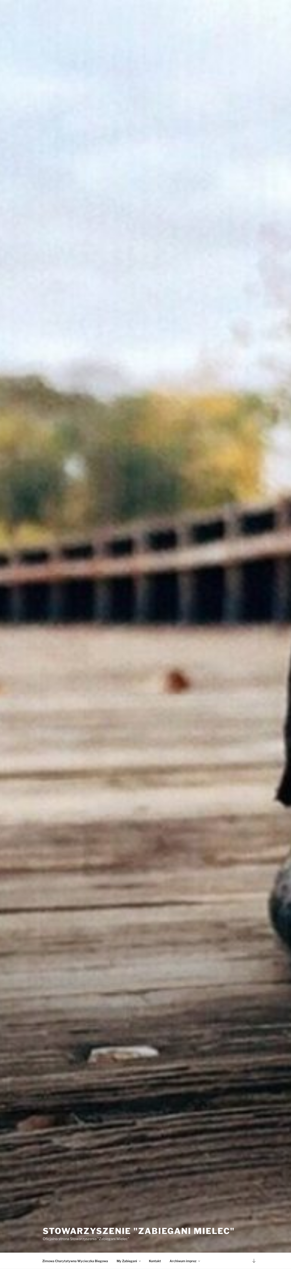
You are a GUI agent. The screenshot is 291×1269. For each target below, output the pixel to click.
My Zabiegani (127, 1261)
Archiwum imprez (183, 1261)
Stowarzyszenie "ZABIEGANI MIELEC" (139, 1231)
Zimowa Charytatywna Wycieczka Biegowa (75, 1261)
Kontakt (155, 1261)
